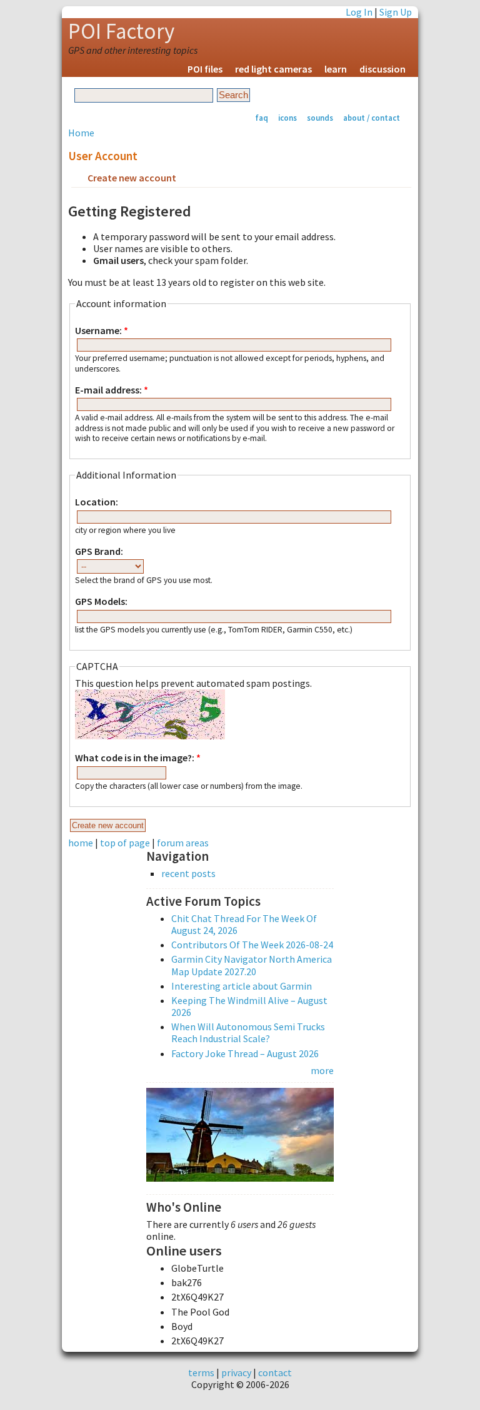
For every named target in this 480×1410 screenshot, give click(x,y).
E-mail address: (111, 390)
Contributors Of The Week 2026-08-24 (252, 944)
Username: (101, 331)
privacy (236, 1372)
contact (275, 1372)
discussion (382, 69)
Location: (96, 502)
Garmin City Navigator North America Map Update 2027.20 (251, 965)
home (80, 842)
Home (81, 132)
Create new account (132, 177)
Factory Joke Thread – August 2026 (245, 1053)
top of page (125, 842)
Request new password (239, 179)
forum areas (183, 842)
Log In (359, 12)
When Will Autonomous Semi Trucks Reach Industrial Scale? (248, 1032)
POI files (205, 69)
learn (335, 69)
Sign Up (395, 12)
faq (261, 118)
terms (201, 1372)
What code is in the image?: (138, 758)
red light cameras (273, 69)
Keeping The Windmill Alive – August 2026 (249, 1006)
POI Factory (121, 31)
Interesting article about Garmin (241, 986)
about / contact (371, 118)
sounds (320, 118)
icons (287, 118)
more (322, 1070)
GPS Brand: (99, 551)
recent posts (188, 874)
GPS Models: (101, 601)
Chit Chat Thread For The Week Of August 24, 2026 (244, 924)
